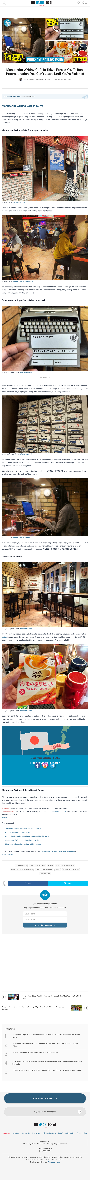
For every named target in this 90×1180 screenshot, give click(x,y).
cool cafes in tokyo (37, 865)
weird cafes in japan (71, 870)
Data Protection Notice (66, 1133)
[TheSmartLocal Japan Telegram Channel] (52, 765)
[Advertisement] (45, 965)
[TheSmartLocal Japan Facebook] (37, 765)
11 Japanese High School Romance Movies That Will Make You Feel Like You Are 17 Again (46, 1035)
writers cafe (45, 874)
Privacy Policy (82, 1133)
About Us (16, 1133)
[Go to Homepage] (42, 3)
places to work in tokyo (65, 865)
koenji (50, 865)
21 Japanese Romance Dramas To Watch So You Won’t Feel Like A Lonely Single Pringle (45, 1044)
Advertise (6, 1133)
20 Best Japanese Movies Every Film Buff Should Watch (36, 1052)
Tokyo (57, 870)
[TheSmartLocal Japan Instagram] (45, 765)
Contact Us (26, 1133)
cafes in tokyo (21, 865)
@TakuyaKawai (8, 854)
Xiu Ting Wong (28, 79)
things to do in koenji (44, 870)
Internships (36, 1133)
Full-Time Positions (49, 1133)
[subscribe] (80, 1112)
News (49, 79)
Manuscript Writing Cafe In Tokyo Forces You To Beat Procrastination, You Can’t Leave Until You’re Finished (45, 72)
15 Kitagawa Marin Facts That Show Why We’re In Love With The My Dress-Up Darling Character (47, 1062)
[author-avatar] (20, 80)
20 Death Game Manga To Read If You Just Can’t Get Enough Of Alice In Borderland (47, 1070)
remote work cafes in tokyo (22, 870)
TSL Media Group (54, 1162)
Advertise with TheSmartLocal (45, 1098)
